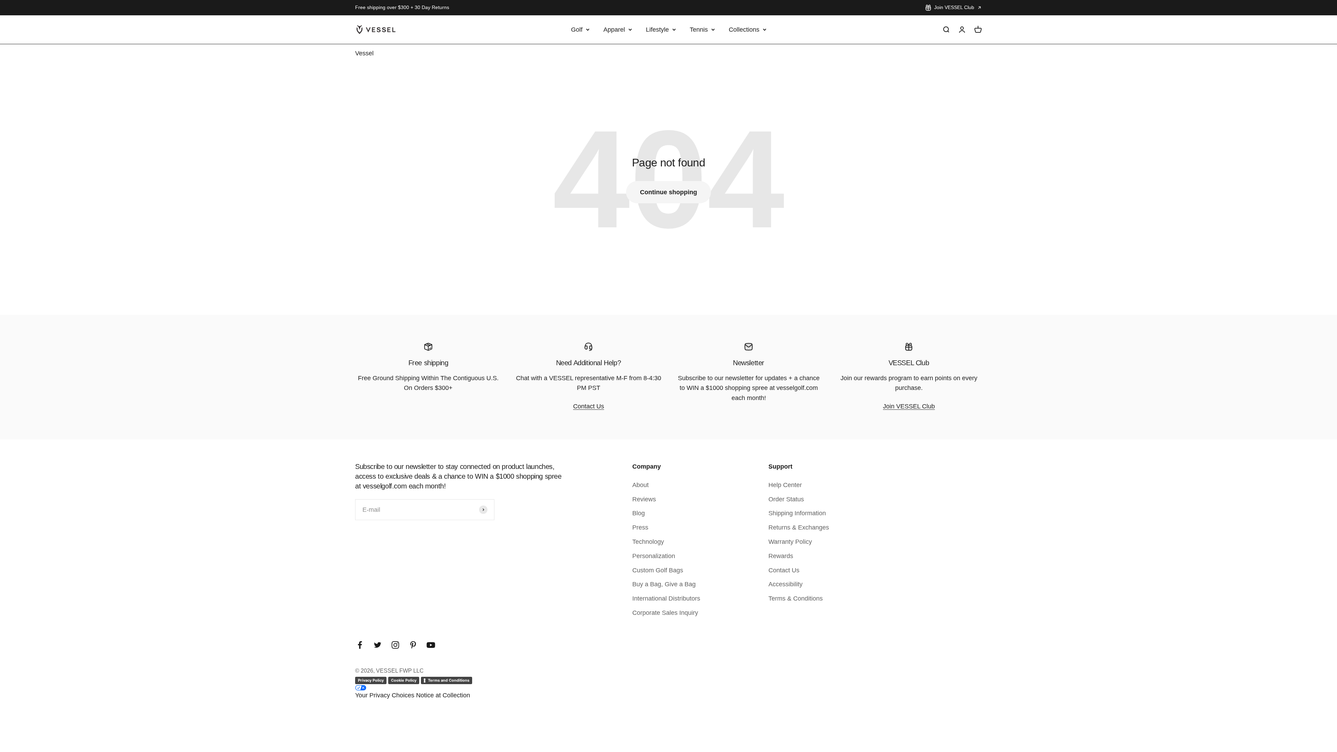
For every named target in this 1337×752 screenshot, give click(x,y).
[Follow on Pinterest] (413, 645)
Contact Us (588, 406)
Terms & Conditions (795, 598)
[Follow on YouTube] (431, 645)
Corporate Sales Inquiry (665, 612)
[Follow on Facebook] (360, 645)
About (640, 484)
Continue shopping (668, 192)
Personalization (653, 556)
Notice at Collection (443, 695)
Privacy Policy (371, 680)
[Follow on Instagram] (395, 645)
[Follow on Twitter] (377, 645)
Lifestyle (657, 29)
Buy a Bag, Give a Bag (664, 584)
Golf (577, 29)
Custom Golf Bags (657, 570)
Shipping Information (797, 513)
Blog (638, 513)
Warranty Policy (790, 541)
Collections (744, 29)
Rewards (780, 556)
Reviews (644, 499)
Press (640, 527)
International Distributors (666, 598)
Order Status (786, 499)
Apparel (614, 29)
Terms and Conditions (448, 680)
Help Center (785, 484)
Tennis (699, 29)
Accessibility (785, 584)
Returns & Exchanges (798, 527)
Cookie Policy (403, 680)
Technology (648, 541)
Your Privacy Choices (384, 695)
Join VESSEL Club (954, 7)
